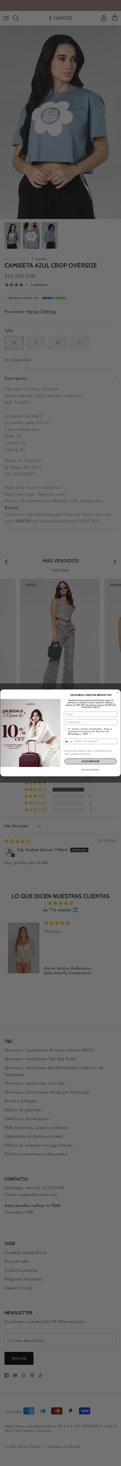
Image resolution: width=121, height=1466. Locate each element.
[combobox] (68, 741)
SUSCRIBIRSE (91, 761)
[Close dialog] (117, 692)
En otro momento (90, 770)
